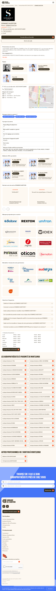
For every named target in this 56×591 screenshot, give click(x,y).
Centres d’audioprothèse (8, 519)
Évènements (5, 549)
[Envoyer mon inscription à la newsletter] (19, 562)
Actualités (4, 545)
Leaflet (35, 107)
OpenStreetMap (43, 107)
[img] (6, 27)
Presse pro (5, 550)
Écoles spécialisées (7, 539)
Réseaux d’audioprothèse (8, 535)
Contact (4, 581)
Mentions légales (6, 580)
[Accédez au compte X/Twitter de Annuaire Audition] (7, 506)
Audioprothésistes (6, 521)
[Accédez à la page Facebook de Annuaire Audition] (3, 506)
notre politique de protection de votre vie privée (19, 589)
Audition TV (5, 547)
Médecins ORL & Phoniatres (9, 523)
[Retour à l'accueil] (11, 501)
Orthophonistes (6, 525)
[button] (41, 95)
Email (4, 33)
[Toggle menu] (53, 2)
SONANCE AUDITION (11, 25)
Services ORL (5, 537)
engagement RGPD (16, 573)
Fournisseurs (5, 533)
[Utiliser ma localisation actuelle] (53, 486)
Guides (4, 527)
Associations (5, 541)
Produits (4, 543)
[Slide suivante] (8, 209)
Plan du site (5, 583)
